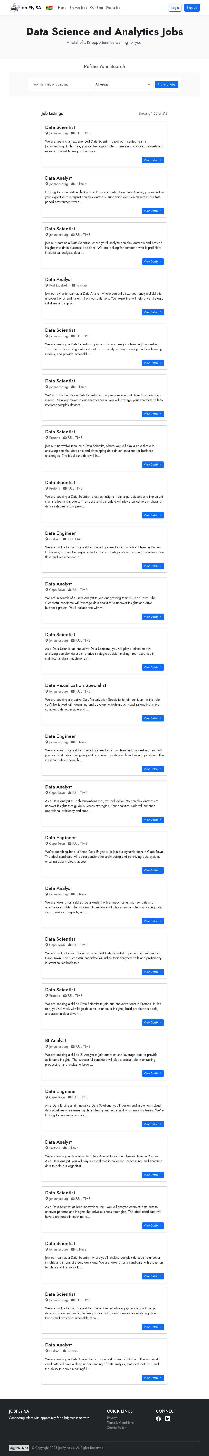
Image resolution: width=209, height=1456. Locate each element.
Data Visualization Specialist (75, 685)
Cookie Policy (116, 1427)
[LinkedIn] (167, 1418)
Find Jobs (168, 84)
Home (62, 7)
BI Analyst (55, 1040)
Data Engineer (60, 533)
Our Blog (96, 7)
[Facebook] (159, 1418)
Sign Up (192, 7)
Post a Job (113, 7)
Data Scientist (60, 127)
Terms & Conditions (120, 1422)
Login (175, 7)
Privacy (112, 1417)
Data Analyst (58, 178)
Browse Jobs (78, 7)
